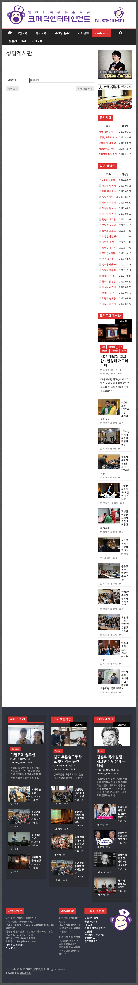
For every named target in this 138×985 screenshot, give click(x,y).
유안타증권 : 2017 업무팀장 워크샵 (125, 624)
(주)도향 (88, 925)
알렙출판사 (89, 938)
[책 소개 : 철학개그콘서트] (105, 879)
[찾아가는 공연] (19, 833)
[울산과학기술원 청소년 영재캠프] (62, 810)
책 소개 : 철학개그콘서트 (122, 884)
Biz (103, 347)
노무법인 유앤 (91, 918)
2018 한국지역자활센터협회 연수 (125, 438)
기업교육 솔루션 (22, 755)
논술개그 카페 (17, 41)
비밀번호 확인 (85, 88)
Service (15, 749)
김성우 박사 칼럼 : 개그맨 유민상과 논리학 (111, 761)
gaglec (112, 347)
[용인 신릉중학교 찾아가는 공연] (62, 861)
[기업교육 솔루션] (26, 726)
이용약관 (10, 948)
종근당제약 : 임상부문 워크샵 (125, 573)
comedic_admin (107, 374)
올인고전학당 (91, 922)
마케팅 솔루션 (63, 33)
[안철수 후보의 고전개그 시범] (105, 831)
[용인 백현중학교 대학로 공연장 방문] (62, 835)
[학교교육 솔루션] (19, 810)
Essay (100, 751)
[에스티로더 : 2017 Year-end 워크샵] (109, 641)
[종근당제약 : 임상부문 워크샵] (109, 565)
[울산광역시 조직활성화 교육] (109, 539)
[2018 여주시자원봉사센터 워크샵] (109, 590)
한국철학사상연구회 (94, 935)
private (114, 351)
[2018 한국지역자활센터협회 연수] (109, 430)
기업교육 (21, 33)
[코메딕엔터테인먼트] (10, 33)
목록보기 (12, 88)
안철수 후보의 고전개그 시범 (122, 836)
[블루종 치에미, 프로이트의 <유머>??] (105, 805)
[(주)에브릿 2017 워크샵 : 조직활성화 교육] (109, 401)
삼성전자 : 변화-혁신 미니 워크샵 (125, 492)
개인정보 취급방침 (15, 945)
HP (120, 347)
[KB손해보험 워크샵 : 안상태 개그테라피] (115, 325)
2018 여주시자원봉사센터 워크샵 (125, 598)
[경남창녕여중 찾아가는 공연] (62, 788)
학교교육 (41, 33)
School (58, 751)
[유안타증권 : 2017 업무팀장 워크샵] (109, 616)
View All (123, 321)
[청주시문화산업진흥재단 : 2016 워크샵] (109, 455)
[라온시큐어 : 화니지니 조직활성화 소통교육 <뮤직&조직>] (109, 670)
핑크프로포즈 (91, 941)
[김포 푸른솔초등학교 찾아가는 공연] (69, 729)
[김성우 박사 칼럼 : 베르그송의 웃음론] (105, 853)
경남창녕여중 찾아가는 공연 (79, 792)
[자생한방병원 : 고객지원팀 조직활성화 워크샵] (109, 510)
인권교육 (37, 41)
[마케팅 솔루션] (19, 788)
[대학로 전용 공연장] (19, 855)
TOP (124, 351)
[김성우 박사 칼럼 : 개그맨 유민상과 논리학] (112, 729)
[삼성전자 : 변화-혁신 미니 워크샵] (109, 484)
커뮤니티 (100, 33)
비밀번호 (12, 80)
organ (104, 351)
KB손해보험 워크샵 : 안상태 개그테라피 (114, 361)
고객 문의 (83, 33)
